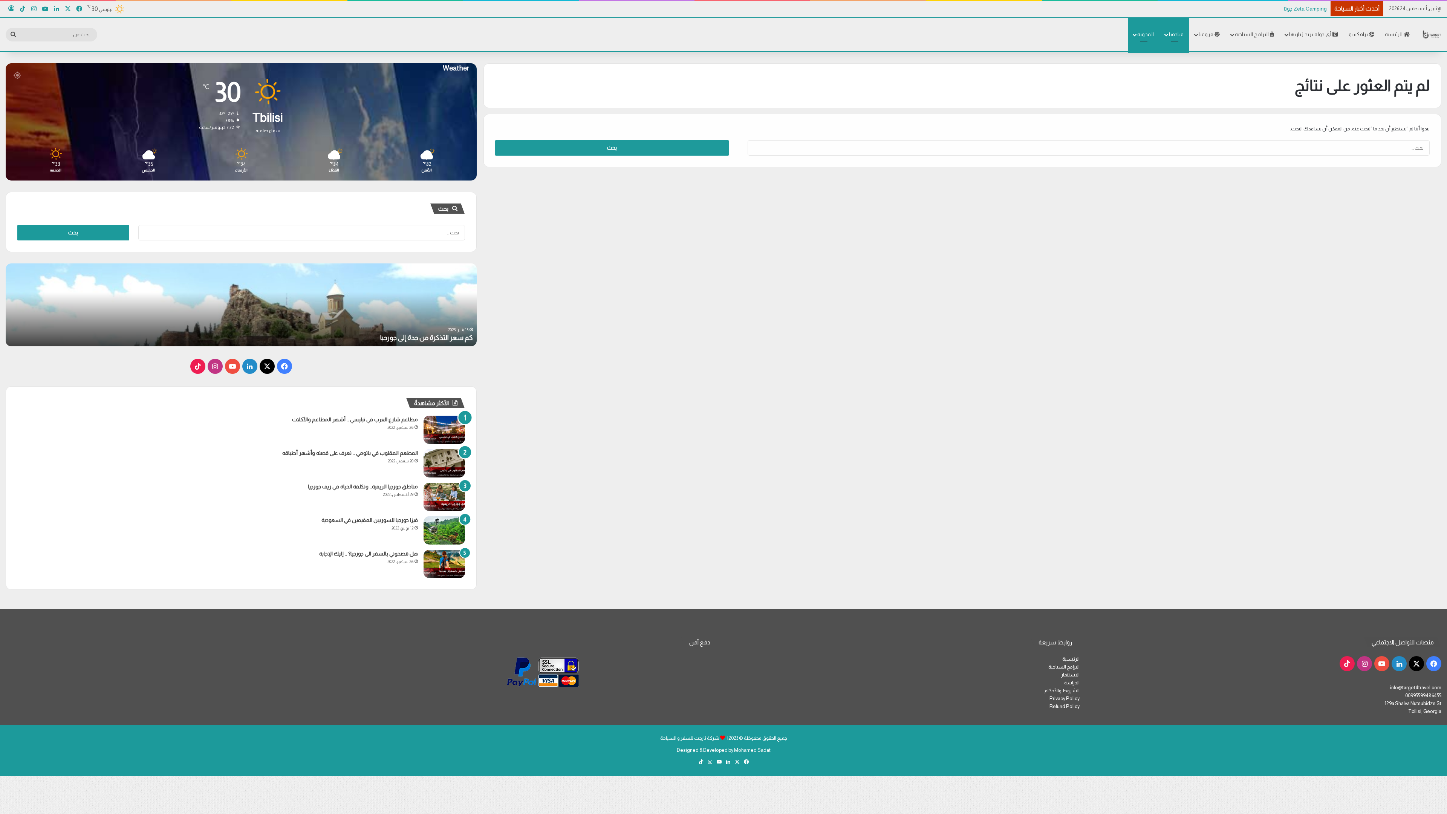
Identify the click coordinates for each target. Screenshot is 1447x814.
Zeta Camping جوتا (1304, 9)
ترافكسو (1359, 34)
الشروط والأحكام (1062, 690)
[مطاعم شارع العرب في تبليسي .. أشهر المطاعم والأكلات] (444, 430)
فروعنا (1207, 34)
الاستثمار (1070, 675)
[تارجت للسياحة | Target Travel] (1432, 34)
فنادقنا (1176, 34)
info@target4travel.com (1415, 687)
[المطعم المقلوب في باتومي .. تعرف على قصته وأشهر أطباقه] (444, 463)
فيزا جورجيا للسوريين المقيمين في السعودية (369, 520)
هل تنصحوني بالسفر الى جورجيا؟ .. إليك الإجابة (368, 554)
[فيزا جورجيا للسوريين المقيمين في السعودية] (444, 530)
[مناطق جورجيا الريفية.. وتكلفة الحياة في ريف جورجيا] (444, 497)
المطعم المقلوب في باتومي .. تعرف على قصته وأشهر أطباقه (350, 453)
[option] (241, 304)
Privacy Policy (1064, 698)
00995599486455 (1423, 695)
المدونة (1145, 34)
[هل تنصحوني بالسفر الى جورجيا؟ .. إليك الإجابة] (444, 564)
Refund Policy (1064, 706)
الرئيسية (1394, 34)
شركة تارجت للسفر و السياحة (689, 738)
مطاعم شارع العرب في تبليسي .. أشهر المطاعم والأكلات (355, 419)
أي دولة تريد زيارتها (1310, 34)
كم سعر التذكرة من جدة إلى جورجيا (426, 337)
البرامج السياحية (1252, 34)
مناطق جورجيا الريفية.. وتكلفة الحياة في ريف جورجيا (363, 487)
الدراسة (1072, 682)
